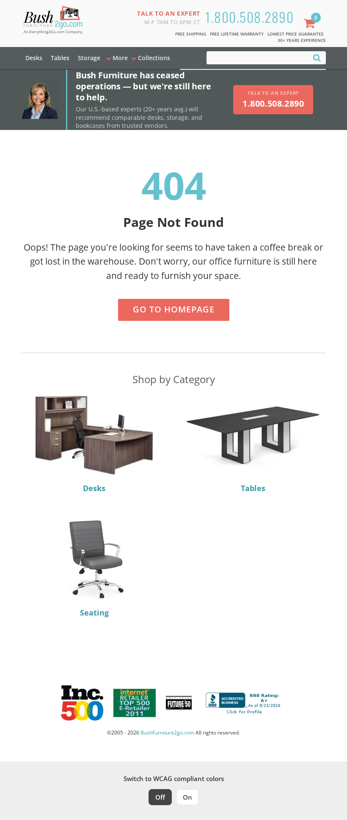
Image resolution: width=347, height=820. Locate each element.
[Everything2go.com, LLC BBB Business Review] (244, 702)
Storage (89, 58)
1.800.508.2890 (249, 17)
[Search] (316, 57)
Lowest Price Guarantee (295, 34)
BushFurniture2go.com (167, 732)
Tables (60, 58)
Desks (33, 58)
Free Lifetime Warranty (237, 34)
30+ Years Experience (302, 40)
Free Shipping (190, 34)
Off (160, 797)
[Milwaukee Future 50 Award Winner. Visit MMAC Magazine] (179, 703)
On (187, 797)
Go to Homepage (174, 309)
